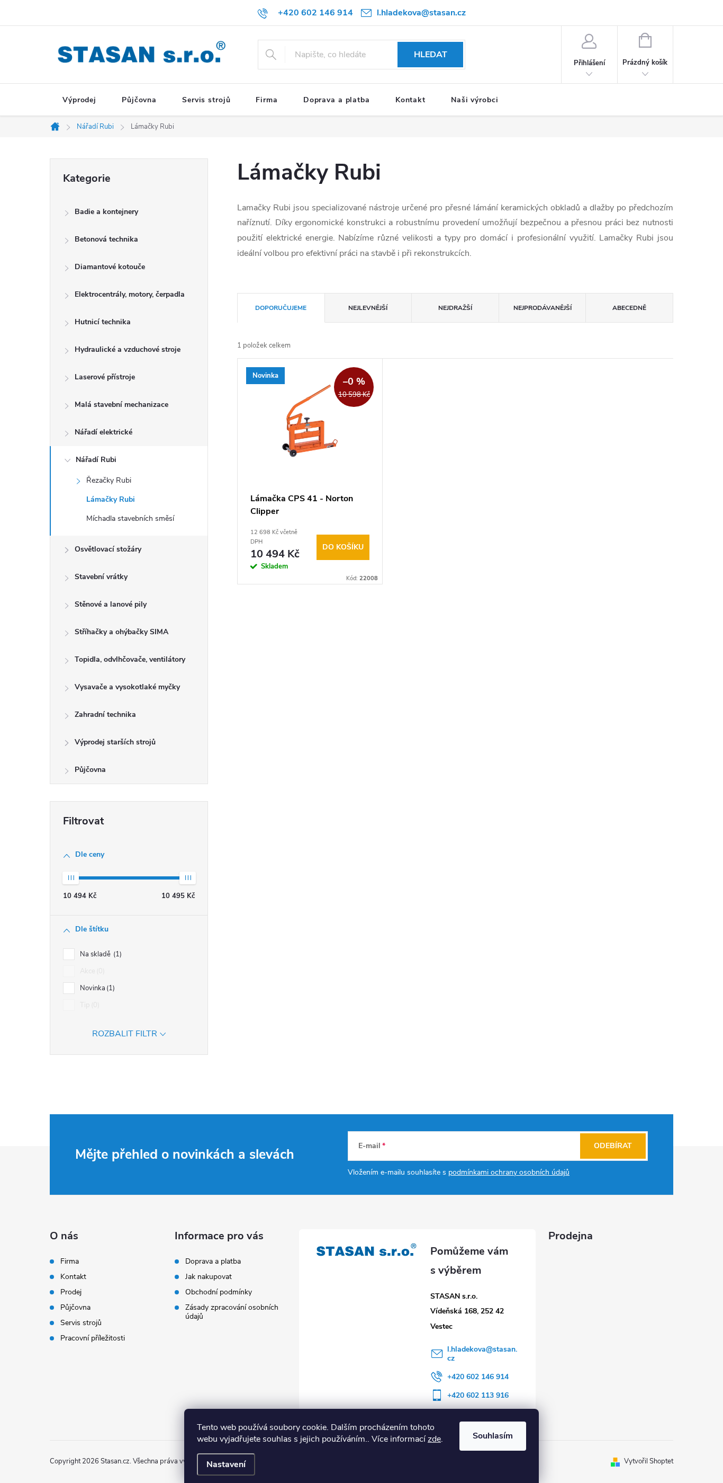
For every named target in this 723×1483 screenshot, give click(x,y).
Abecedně (629, 308)
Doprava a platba (213, 1261)
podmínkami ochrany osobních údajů (509, 1172)
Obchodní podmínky (218, 1292)
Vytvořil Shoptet (648, 1461)
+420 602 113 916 (478, 1395)
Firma (69, 1261)
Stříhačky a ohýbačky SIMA (121, 632)
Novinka (96, 988)
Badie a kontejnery (106, 212)
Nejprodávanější (542, 308)
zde (434, 1439)
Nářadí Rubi (96, 460)
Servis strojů (81, 1323)
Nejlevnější (367, 308)
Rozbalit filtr (124, 1034)
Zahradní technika (105, 714)
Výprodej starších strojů (115, 742)
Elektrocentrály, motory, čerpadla (130, 294)
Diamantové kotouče (110, 267)
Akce (91, 971)
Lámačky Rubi (110, 499)
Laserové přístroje (105, 377)
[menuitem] (79, 100)
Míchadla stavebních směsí (130, 518)
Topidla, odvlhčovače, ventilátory (130, 659)
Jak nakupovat (208, 1277)
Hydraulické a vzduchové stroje (127, 349)
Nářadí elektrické (103, 432)
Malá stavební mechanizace (121, 404)
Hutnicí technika (103, 322)
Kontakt (73, 1277)
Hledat (430, 54)
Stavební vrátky (101, 577)
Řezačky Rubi (108, 480)
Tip (88, 1005)
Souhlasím (493, 1436)
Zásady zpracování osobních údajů (231, 1311)
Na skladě (100, 954)
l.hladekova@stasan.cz (482, 1353)
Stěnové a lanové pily (111, 604)
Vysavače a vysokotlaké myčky (127, 687)
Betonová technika (106, 239)
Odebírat (613, 1146)
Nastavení (226, 1464)
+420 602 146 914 (478, 1377)
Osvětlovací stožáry (108, 549)
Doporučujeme (280, 308)
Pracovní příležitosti (92, 1338)
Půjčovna (90, 770)
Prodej (71, 1292)
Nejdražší (455, 308)
